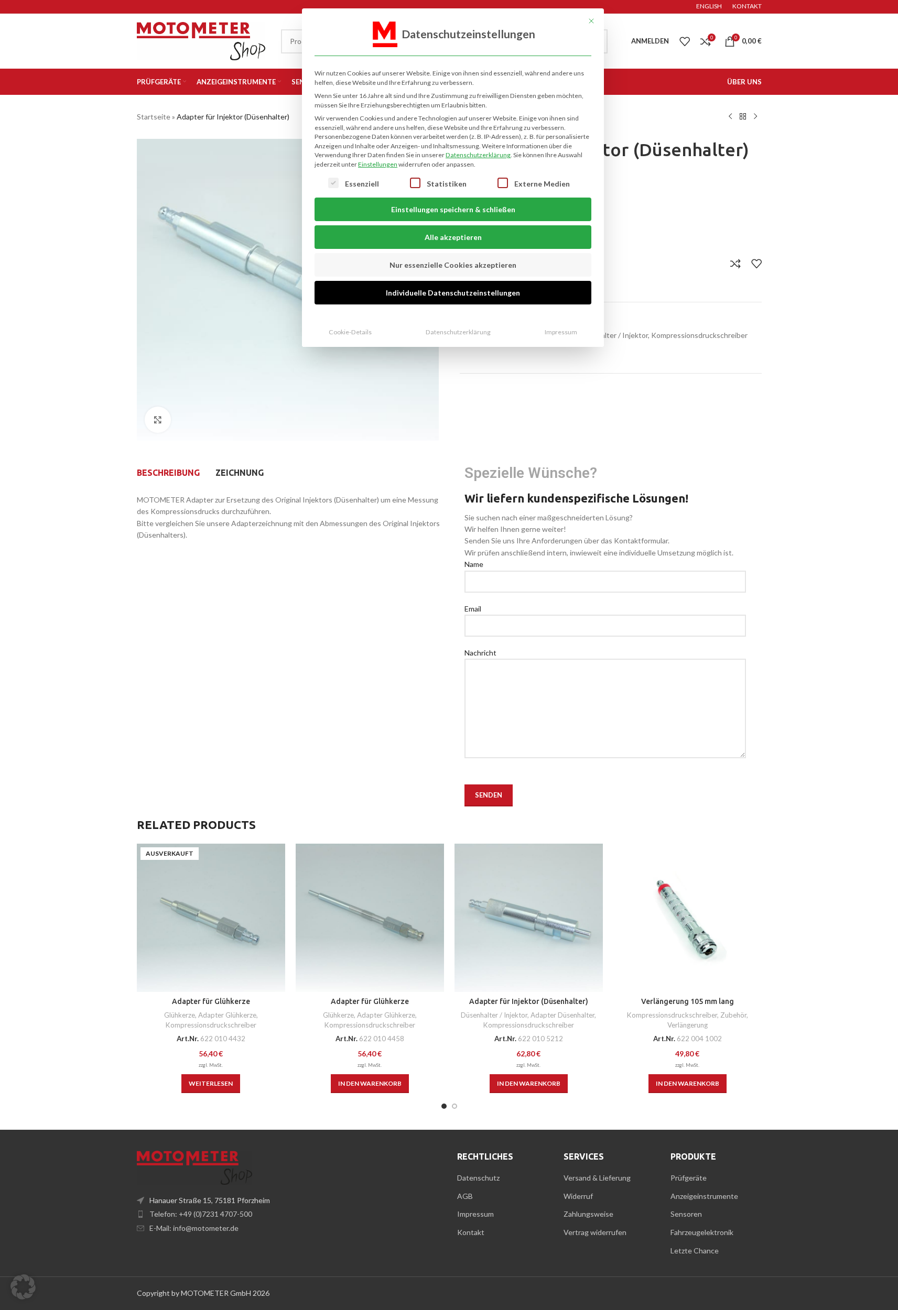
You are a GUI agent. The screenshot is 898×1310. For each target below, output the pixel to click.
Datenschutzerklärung (478, 155)
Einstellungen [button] (377, 164)
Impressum (561, 332)
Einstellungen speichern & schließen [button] (453, 209)
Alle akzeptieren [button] (453, 237)
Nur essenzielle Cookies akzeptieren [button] (453, 264)
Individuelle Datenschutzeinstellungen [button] (453, 292)
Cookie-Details (350, 332)
